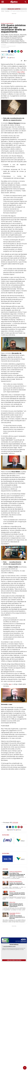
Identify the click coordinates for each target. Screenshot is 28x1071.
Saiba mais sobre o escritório (14, 960)
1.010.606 (15, 822)
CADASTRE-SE (23, 941)
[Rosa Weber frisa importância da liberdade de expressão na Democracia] (6, 873)
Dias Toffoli (21, 72)
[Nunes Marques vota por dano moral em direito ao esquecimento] (6, 904)
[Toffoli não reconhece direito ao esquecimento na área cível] (6, 916)
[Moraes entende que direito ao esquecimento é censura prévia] (6, 893)
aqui (10, 684)
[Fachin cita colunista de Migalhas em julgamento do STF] (6, 883)
